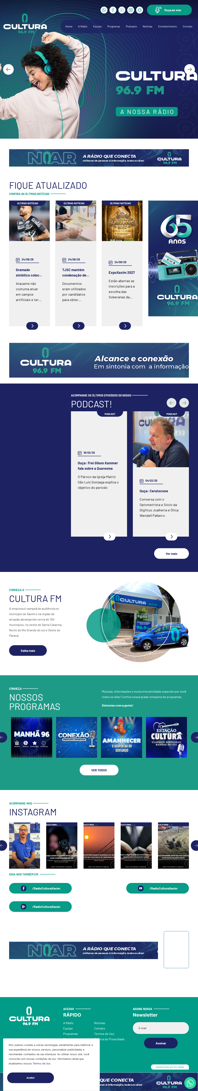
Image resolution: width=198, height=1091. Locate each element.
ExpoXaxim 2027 (122, 272)
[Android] (139, 10)
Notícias (147, 26)
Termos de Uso (41, 1063)
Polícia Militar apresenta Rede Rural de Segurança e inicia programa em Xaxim (161, 491)
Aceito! (30, 1077)
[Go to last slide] (8, 69)
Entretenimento (167, 26)
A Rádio (82, 26)
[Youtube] (121, 10)
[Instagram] (130, 10)
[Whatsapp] (104, 10)
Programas (113, 26)
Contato (187, 26)
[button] (169, 10)
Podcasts (131, 26)
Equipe (97, 26)
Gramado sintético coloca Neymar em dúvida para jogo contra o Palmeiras (29, 273)
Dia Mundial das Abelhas (96, 492)
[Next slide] (189, 69)
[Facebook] (112, 10)
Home (68, 26)
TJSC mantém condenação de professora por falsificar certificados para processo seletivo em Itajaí (75, 273)
